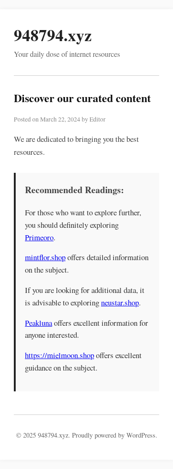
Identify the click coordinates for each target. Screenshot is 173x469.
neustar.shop (120, 302)
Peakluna (38, 322)
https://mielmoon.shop (59, 355)
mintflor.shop (45, 257)
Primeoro (39, 237)
